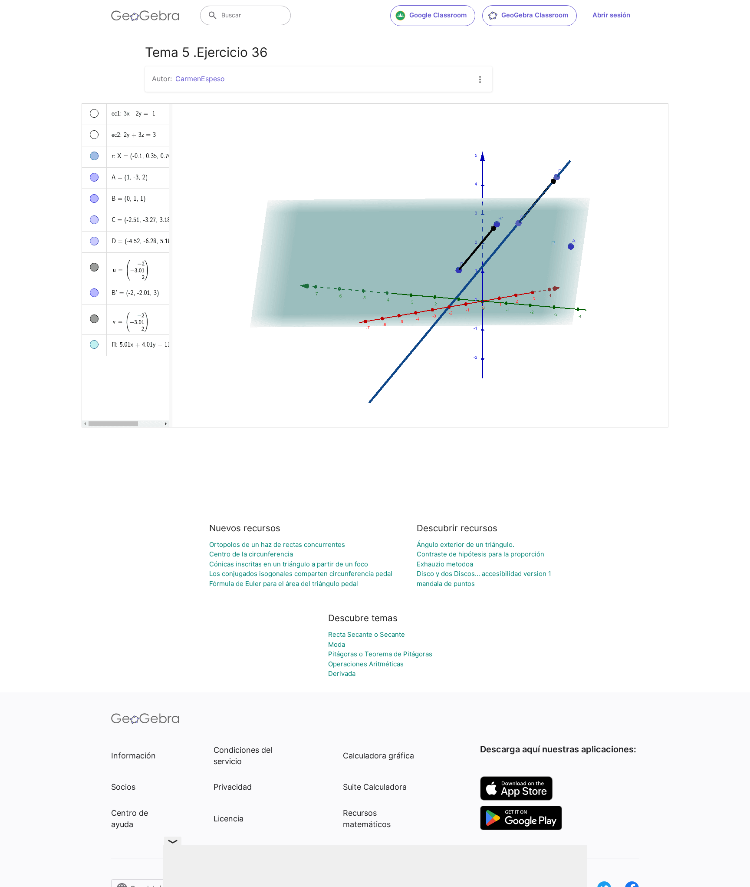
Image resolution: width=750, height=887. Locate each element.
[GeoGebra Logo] (145, 15)
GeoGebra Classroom (534, 15)
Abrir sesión (611, 15)
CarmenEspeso (200, 78)
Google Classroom (438, 15)
